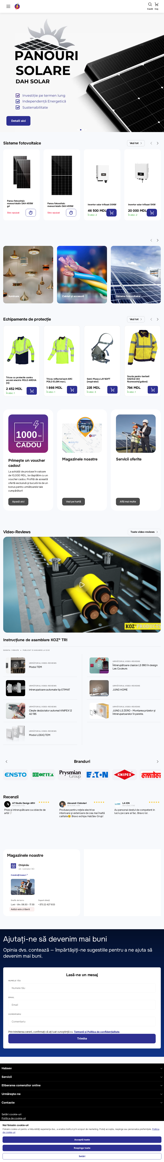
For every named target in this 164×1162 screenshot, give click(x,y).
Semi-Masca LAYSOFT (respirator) (98, 380)
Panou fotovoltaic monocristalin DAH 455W (60, 205)
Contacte (8, 1102)
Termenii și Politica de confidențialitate (96, 1031)
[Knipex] (97, 774)
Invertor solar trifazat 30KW (102, 204)
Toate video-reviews (143, 532)
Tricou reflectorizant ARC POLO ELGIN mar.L (59, 380)
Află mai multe (128, 501)
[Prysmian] (42, 774)
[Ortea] (15, 774)
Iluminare (13, 296)
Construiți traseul (18, 875)
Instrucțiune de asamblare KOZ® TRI (35, 640)
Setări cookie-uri (11, 1114)
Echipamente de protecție (27, 319)
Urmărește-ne (11, 1094)
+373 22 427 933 (46, 904)
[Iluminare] (28, 274)
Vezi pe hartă (73, 501)
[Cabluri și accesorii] (82, 274)
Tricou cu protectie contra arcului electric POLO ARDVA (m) (21, 380)
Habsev (7, 1068)
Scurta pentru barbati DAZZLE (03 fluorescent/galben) (138, 379)
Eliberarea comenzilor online (21, 1085)
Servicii (7, 1077)
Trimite (82, 1038)
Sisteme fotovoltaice (22, 143)
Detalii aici (18, 121)
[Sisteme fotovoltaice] (136, 274)
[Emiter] (124, 774)
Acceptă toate (82, 1139)
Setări (82, 1156)
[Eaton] (70, 774)
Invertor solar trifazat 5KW (141, 204)
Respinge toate (82, 1148)
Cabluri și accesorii (73, 296)
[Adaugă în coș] (31, 212)
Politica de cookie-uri (14, 1118)
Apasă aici (18, 501)
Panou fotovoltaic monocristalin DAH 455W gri (20, 203)
